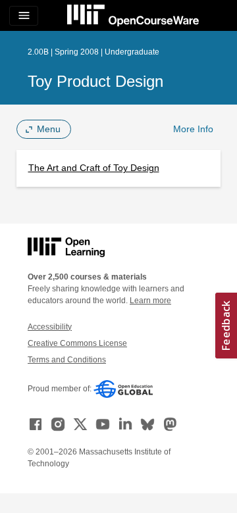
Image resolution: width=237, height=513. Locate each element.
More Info (193, 129)
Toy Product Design (95, 81)
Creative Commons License (77, 343)
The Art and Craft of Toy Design (93, 167)
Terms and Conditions (67, 359)
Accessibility (50, 326)
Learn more (150, 300)
